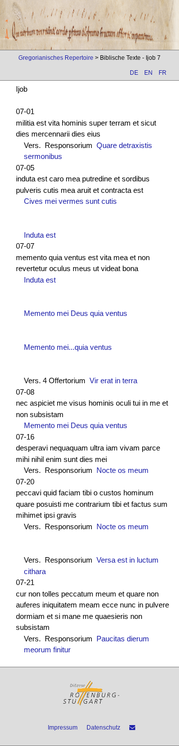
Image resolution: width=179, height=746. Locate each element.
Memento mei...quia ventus (68, 347)
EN (148, 72)
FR (163, 72)
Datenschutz (103, 727)
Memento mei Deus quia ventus (75, 313)
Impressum (63, 727)
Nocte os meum (122, 470)
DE (134, 72)
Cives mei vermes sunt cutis (70, 201)
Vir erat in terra (113, 380)
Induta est (40, 235)
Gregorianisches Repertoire (55, 57)
